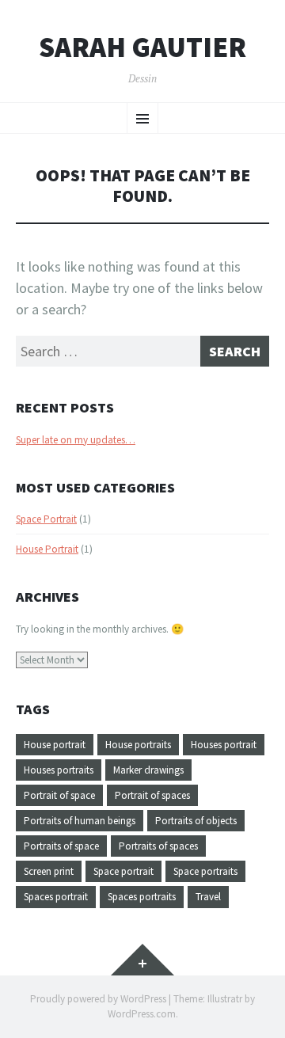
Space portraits (205, 871)
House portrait (55, 744)
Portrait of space (59, 795)
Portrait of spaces (152, 795)
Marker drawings (148, 770)
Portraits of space (61, 846)
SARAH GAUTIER (142, 47)
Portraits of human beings (79, 820)
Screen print (49, 871)
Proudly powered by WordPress (98, 999)
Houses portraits (58, 770)
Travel (208, 896)
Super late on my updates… (75, 440)
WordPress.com (142, 1014)
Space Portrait (46, 519)
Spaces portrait (56, 896)
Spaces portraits (142, 896)
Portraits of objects (196, 820)
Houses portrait (223, 744)
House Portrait (47, 549)
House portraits (138, 744)
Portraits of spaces (158, 846)
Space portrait (123, 871)
